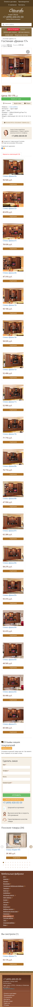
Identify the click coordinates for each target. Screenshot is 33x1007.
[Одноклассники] (4, 147)
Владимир (6, 884)
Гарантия (7, 1003)
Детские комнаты (24, 32)
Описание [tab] (8, 103)
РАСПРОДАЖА (14, 29)
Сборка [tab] (28, 103)
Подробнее (13, 184)
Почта (5, 776)
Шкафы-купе (9, 35)
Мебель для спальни (10, 32)
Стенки (22, 29)
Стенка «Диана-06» (10, 563)
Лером (5, 904)
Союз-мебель (13, 107)
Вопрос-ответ (8, 1001)
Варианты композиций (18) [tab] (11, 154)
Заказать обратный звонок (13, 799)
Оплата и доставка (10, 1)
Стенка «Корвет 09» (13, 850)
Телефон (5, 770)
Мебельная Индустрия (10, 911)
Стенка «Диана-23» (10, 176)
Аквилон (6, 879)
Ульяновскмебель (8, 923)
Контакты (21, 5)
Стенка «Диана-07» (10, 531)
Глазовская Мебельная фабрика (13, 886)
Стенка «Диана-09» (10, 466)
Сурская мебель (8, 918)
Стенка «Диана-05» (10, 595)
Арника (5, 881)
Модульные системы (21, 35)
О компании (12, 5)
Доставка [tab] (18, 103)
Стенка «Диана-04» (10, 627)
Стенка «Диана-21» (10, 241)
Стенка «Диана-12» (10, 370)
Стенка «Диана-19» (10, 305)
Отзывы (6, 1005)
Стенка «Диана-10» (10, 434)
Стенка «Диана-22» (10, 208)
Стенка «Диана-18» (10, 337)
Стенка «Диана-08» (10, 498)
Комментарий (7, 782)
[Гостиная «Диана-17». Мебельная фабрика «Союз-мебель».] (16, 65)
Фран (5, 925)
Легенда (5, 902)
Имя (4, 764)
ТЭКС (4, 920)
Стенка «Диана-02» (10, 692)
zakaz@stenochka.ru (8, 989)
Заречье (6, 891)
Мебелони (6, 907)
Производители (23, 1)
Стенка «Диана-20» (10, 273)
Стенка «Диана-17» (10, 956)
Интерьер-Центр (8, 895)
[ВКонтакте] (2, 147)
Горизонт (6, 888)
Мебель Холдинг (8, 909)
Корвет (5, 900)
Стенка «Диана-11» (10, 402)
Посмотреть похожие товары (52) (17, 122)
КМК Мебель (7, 897)
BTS (4, 877)
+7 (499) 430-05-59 (13, 17)
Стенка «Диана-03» (10, 660)
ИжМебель (6, 893)
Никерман (6, 914)
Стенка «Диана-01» (10, 724)
